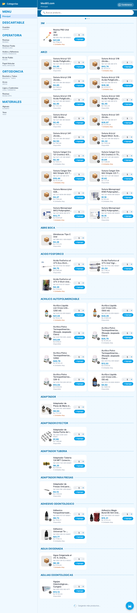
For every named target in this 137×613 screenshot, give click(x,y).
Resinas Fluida (8, 47)
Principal (6, 16)
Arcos (4, 83)
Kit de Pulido (7, 58)
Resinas (5, 41)
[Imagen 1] (85, 18)
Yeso (4, 113)
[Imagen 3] (89, 18)
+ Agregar (79, 39)
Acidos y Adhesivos (10, 53)
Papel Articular (8, 64)
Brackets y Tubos (9, 77)
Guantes (6, 28)
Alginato (5, 107)
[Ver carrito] (130, 606)
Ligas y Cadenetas (10, 89)
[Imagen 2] (87, 18)
